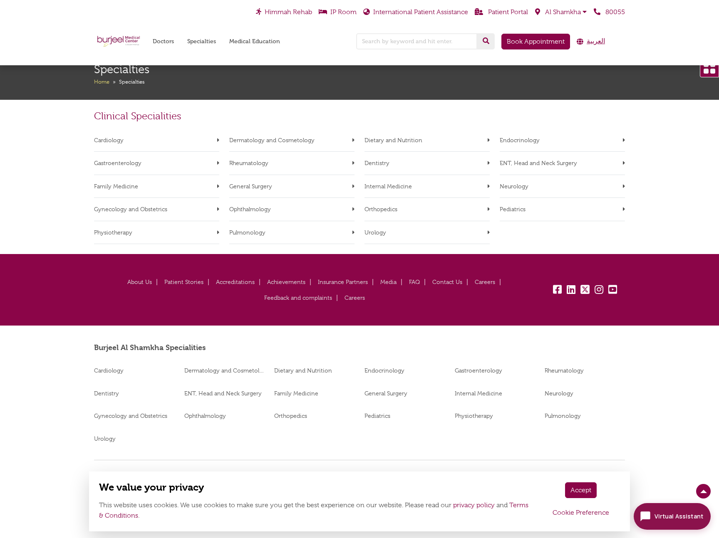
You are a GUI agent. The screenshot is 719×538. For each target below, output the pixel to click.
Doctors (163, 41)
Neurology (514, 186)
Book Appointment (536, 41)
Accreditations (235, 282)
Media (388, 282)
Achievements (286, 282)
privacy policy (474, 505)
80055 (614, 11)
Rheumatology (248, 163)
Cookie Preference (581, 512)
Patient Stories (183, 282)
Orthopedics (380, 209)
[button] (561, 12)
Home (101, 82)
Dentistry (376, 163)
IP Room (343, 11)
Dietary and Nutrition (393, 140)
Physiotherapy (113, 232)
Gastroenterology (117, 163)
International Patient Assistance (420, 11)
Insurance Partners (343, 282)
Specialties (201, 41)
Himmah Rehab (288, 11)
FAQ (414, 282)
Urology (375, 232)
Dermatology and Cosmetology (272, 140)
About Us (139, 282)
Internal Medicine (388, 186)
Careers (485, 282)
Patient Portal (507, 11)
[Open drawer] (709, 67)
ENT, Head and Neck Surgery (538, 163)
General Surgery (250, 186)
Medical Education (254, 41)
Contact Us (447, 282)
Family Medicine (116, 186)
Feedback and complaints (298, 297)
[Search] (486, 41)
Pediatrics (513, 209)
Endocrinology (520, 140)
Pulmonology (247, 232)
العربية (596, 41)
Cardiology (109, 140)
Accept (580, 490)
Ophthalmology (250, 209)
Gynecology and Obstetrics (130, 209)
